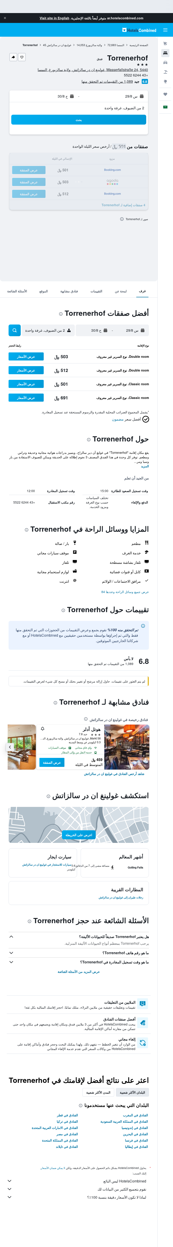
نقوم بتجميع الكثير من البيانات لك (122, 1189)
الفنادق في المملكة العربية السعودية (124, 1121)
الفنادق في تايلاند (67, 1146)
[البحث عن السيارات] (165, 62)
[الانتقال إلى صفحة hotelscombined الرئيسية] (139, 30)
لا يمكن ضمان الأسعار (53, 1168)
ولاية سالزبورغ (94, 45)
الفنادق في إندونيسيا (135, 1127)
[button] (5, 18)
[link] (114, 773)
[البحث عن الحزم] (165, 71)
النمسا (120, 45)
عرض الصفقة (52, 762)
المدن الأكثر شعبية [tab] (98, 1092)
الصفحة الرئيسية (139, 45)
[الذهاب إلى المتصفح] (165, 81)
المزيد (145, 466)
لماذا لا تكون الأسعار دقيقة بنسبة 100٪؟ (116, 1197)
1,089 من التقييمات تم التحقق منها (107, 81)
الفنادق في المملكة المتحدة (60, 1140)
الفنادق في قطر (67, 1115)
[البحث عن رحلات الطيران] (165, 43)
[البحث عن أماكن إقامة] (165, 53)
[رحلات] (165, 94)
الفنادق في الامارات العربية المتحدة (55, 1127)
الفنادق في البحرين (135, 1134)
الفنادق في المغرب (135, 1115)
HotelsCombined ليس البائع (124, 1181)
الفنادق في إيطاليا (136, 1146)
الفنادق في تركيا (67, 1121)
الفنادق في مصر (67, 1134)
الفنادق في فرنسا (136, 1140)
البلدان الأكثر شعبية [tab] (132, 1092)
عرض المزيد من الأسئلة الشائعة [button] (79, 971)
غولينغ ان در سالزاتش (59, 45)
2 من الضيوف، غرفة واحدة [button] (124, 107)
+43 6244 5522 (136, 75)
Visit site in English (54, 18)
